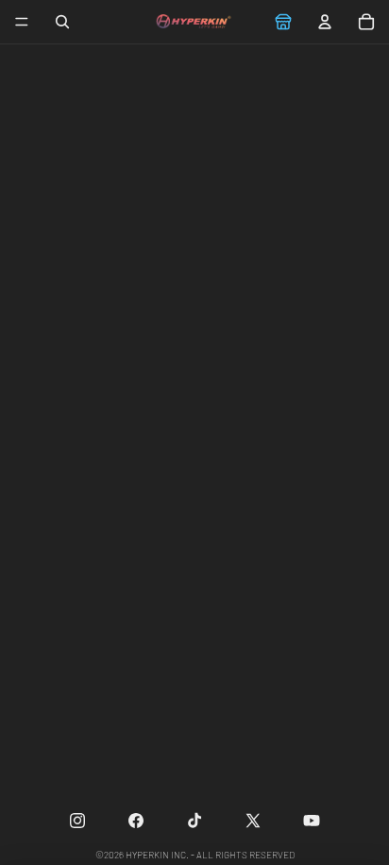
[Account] (325, 22)
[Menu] (21, 21)
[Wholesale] (283, 21)
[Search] (62, 22)
